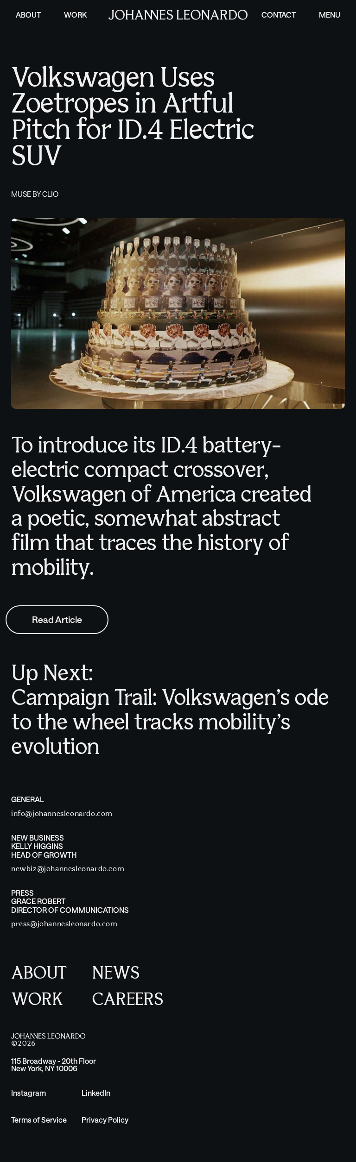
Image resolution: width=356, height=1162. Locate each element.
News (115, 974)
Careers (127, 1000)
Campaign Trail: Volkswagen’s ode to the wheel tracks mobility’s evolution (170, 723)
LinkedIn (96, 1092)
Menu (329, 14)
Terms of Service (39, 1119)
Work (75, 14)
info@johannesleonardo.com (62, 813)
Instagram (28, 1092)
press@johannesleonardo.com (64, 924)
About (28, 14)
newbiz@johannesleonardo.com (67, 869)
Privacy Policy (105, 1119)
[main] (178, 380)
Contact (278, 14)
